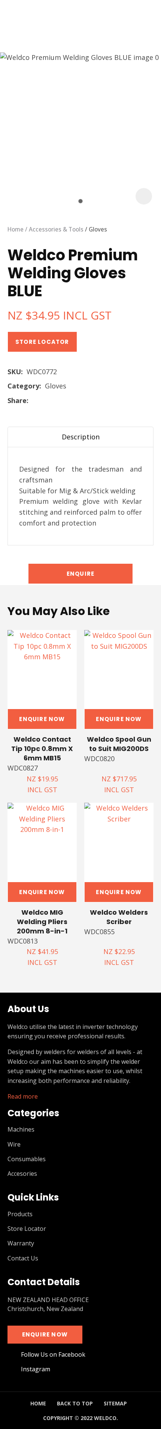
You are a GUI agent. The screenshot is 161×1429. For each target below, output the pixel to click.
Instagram (35, 1369)
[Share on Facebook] (33, 401)
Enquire (80, 574)
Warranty (20, 1243)
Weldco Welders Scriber (119, 917)
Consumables (26, 1159)
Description (81, 436)
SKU (14, 371)
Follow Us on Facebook (53, 1354)
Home (15, 229)
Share (17, 400)
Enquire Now (42, 719)
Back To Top (75, 1403)
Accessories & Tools (56, 229)
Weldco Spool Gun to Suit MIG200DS (119, 744)
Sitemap (115, 1403)
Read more (22, 1096)
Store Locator (42, 342)
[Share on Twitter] (44, 401)
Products (20, 1214)
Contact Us (22, 1258)
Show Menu (11, 20)
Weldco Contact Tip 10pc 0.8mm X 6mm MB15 (42, 749)
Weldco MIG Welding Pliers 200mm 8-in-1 (42, 922)
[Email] (56, 401)
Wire (14, 1144)
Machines (20, 1129)
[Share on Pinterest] (68, 401)
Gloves (98, 229)
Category (23, 385)
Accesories (22, 1173)
